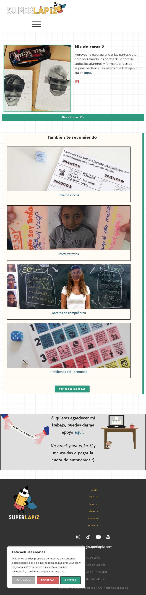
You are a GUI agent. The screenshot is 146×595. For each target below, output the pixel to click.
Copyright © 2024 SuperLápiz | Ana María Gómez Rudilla (93, 587)
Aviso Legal (93, 557)
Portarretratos (69, 254)
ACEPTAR (70, 580)
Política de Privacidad (93, 571)
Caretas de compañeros (69, 313)
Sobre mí (93, 518)
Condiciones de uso (93, 579)
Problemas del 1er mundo (68, 372)
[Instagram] (78, 537)
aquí (79, 432)
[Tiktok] (88, 537)
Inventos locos (69, 195)
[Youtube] (98, 537)
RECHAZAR (47, 580)
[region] (46, 567)
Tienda (93, 489)
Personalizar (23, 580)
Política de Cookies (93, 564)
